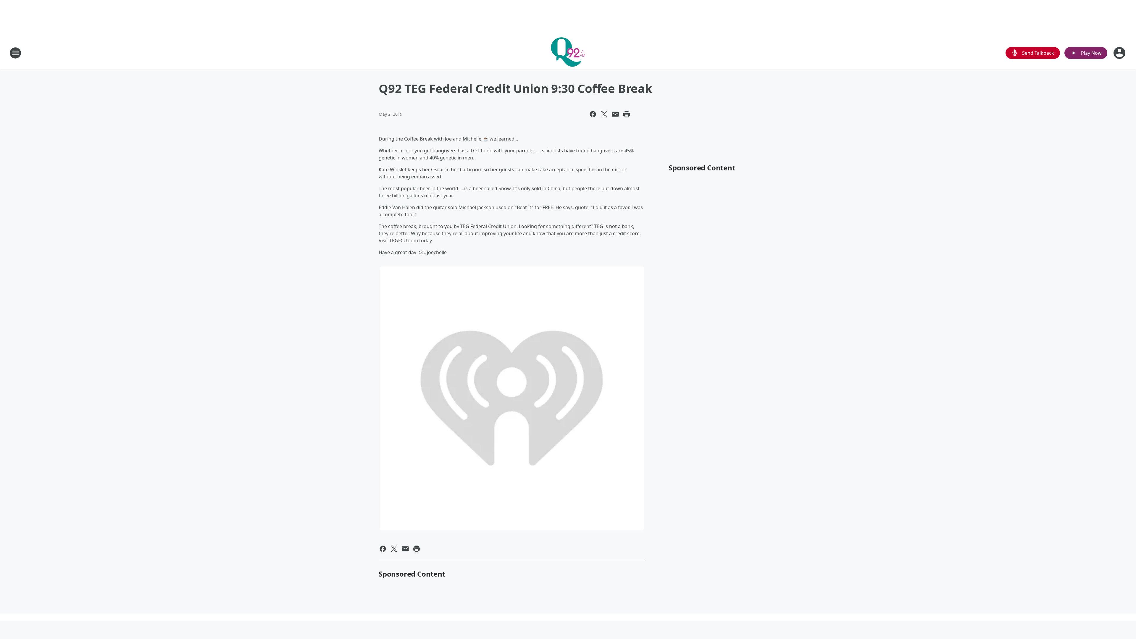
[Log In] (1120, 53)
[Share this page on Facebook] (593, 114)
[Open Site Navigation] (15, 53)
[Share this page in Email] (615, 114)
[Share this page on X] (604, 114)
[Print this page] (626, 114)
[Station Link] (568, 52)
